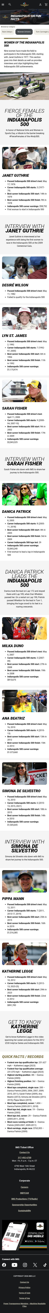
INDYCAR (24, 1193)
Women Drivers (24, 32)
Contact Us (24, 1152)
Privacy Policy (24, 1287)
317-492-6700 (24, 1157)
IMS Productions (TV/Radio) (24, 1199)
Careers (24, 1187)
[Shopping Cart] (46, 4)
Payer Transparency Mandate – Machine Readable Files (25, 1305)
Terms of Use (24, 1298)
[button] (3, 4)
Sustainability (24, 1210)
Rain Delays (7, 32)
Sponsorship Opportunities (24, 1205)
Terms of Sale (24, 1293)
